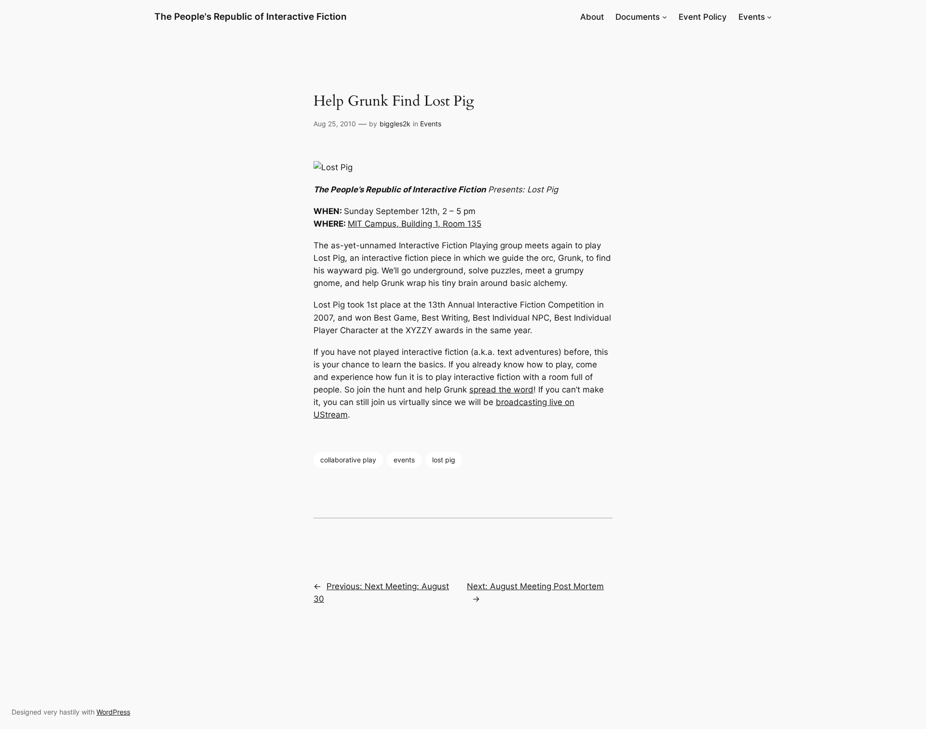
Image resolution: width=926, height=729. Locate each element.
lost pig (443, 460)
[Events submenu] (769, 16)
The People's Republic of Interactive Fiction (250, 16)
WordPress (113, 712)
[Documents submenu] (664, 16)
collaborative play (348, 460)
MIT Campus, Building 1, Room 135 (414, 224)
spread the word (501, 389)
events (404, 460)
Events (430, 124)
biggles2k (395, 124)
